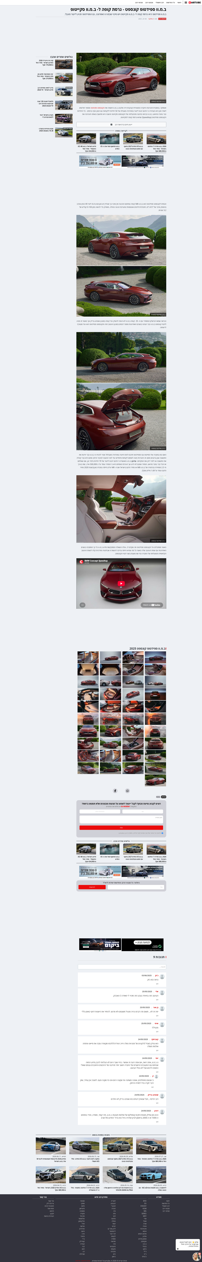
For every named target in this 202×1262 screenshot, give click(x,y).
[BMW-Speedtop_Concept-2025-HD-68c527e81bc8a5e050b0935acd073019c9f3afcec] (110, 743)
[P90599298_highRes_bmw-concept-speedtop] (155, 731)
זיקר (114, 1216)
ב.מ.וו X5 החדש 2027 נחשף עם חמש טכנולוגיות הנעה (133, 147)
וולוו (114, 1213)
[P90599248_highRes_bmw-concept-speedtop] (87, 657)
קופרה (82, 1244)
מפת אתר (50, 1208)
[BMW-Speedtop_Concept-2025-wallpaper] (155, 780)
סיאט (83, 1206)
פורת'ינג (82, 1229)
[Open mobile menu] (185, 3)
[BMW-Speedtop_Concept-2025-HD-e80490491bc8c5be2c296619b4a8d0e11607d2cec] (132, 768)
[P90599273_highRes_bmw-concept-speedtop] (155, 694)
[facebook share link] (115, 790)
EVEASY (143, 1206)
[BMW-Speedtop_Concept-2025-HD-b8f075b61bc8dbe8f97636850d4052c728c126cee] (87, 756)
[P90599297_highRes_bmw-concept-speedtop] (87, 719)
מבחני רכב (139, 2)
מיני (114, 1244)
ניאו (114, 1254)
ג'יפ (145, 1254)
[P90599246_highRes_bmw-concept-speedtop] (132, 657)
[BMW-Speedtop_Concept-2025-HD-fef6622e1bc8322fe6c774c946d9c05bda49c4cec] (87, 768)
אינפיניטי (143, 1229)
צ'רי (83, 1239)
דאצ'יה (113, 1201)
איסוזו (144, 1231)
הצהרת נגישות (49, 1216)
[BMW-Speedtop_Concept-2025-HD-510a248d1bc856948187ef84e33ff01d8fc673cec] (155, 756)
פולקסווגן (81, 1221)
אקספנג (143, 1241)
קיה (83, 1246)
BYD (144, 1201)
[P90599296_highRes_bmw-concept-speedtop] (110, 719)
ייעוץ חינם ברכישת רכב (123, 124)
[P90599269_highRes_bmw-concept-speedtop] (87, 682)
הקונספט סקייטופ (98, 108)
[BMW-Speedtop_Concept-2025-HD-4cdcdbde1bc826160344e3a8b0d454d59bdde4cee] (110, 731)
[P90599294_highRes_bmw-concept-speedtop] (132, 719)
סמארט (82, 1211)
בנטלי (144, 1246)
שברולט (82, 1254)
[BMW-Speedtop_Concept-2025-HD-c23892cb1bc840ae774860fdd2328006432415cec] (155, 768)
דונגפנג (113, 1203)
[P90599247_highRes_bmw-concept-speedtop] (110, 657)
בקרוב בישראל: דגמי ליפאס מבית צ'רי (46, 116)
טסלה (114, 1221)
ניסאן (114, 1256)
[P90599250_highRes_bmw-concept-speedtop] (132, 670)
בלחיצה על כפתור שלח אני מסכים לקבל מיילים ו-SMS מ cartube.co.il (140, 833)
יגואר (114, 1223)
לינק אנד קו (112, 1229)
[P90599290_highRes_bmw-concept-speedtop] (87, 706)
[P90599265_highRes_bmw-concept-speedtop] (132, 682)
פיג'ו (83, 1234)
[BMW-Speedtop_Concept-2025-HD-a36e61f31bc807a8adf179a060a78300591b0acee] (110, 756)
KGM (144, 1208)
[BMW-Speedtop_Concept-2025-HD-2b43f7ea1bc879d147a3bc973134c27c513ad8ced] (132, 731)
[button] (197, 1257)
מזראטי (113, 1241)
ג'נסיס (144, 1256)
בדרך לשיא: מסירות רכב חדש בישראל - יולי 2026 (45, 89)
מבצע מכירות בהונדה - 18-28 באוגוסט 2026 (45, 129)
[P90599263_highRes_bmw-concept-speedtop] (155, 682)
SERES (144, 1213)
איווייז (144, 1226)
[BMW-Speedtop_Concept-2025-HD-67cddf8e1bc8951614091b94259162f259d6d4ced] (132, 743)
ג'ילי (145, 1251)
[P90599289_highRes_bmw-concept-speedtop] (110, 706)
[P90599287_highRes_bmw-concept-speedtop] (132, 706)
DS (145, 1203)
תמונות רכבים (49, 1206)
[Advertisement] (121, 35)
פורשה (82, 1226)
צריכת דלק (50, 1203)
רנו (84, 1251)
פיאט (83, 1231)
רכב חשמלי (160, 2)
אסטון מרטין (142, 1239)
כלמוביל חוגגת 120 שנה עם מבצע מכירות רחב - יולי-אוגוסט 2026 (45, 103)
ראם (83, 1249)
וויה (114, 1211)
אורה (144, 1223)
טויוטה (113, 1218)
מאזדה (113, 1239)
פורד (83, 1223)
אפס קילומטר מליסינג (82, 1261)
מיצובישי (113, 1246)
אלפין (144, 1236)
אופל (144, 1221)
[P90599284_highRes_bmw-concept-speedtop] (155, 706)
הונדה (114, 1208)
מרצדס (113, 1251)
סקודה (82, 1213)
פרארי (83, 1236)
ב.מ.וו (158, 797)
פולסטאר (81, 1218)
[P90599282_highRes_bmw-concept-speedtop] (87, 694)
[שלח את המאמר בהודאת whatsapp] (127, 790)
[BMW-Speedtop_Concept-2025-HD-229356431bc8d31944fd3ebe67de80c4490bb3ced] (132, 756)
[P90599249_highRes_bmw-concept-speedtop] (155, 670)
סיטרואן (82, 1208)
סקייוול (82, 1216)
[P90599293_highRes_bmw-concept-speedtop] (155, 719)
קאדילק (82, 1241)
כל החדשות (170, 2)
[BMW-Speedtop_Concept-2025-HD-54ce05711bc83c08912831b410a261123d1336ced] (155, 743)
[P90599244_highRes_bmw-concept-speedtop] (155, 657)
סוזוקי (83, 1203)
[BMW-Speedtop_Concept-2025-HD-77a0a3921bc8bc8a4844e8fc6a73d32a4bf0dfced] (87, 743)
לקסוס (113, 1236)
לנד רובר (113, 1234)
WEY (144, 1216)
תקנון (52, 1213)
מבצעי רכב (149, 2)
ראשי (179, 2)
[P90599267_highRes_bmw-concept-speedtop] (110, 682)
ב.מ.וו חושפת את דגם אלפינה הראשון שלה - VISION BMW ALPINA (118, 1189)
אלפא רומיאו (142, 1234)
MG (145, 1211)
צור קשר (51, 1201)
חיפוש (52, 1211)
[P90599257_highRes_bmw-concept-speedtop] (110, 670)
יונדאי (114, 1226)
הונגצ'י (113, 1206)
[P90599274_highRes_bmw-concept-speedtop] (132, 694)
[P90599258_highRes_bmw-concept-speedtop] (87, 670)
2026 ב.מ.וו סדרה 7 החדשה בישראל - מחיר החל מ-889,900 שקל (157, 148)
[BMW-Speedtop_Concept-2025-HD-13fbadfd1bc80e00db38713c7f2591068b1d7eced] (87, 731)
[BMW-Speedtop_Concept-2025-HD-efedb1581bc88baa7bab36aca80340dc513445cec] (110, 768)
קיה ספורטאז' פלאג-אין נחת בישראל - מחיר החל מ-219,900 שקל (45, 76)
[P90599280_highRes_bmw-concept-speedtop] (110, 694)
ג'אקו (144, 1249)
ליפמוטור (113, 1231)
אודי (145, 1218)
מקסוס (113, 1249)
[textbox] (122, 966)
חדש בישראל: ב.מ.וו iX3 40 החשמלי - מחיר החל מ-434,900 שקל (87, 148)
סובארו (82, 1201)
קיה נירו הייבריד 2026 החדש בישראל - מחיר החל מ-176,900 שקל (44, 62)
